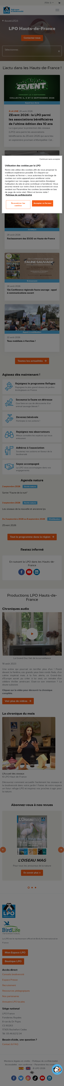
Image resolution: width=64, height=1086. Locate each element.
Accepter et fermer (42, 203)
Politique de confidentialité (19, 195)
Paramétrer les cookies (18, 204)
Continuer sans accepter (50, 159)
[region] (32, 184)
